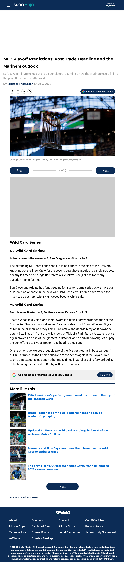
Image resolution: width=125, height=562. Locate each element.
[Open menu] (8, 5)
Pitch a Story (67, 526)
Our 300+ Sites (94, 520)
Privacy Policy (94, 526)
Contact (64, 520)
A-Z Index (15, 538)
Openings (38, 520)
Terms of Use (17, 532)
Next (105, 170)
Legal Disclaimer (69, 532)
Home (13, 497)
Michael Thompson (20, 83)
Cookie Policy (40, 532)
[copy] (29, 91)
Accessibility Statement (100, 532)
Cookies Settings (42, 538)
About (13, 520)
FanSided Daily (41, 526)
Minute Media (24, 547)
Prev (19, 170)
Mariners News (29, 497)
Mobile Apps (17, 526)
